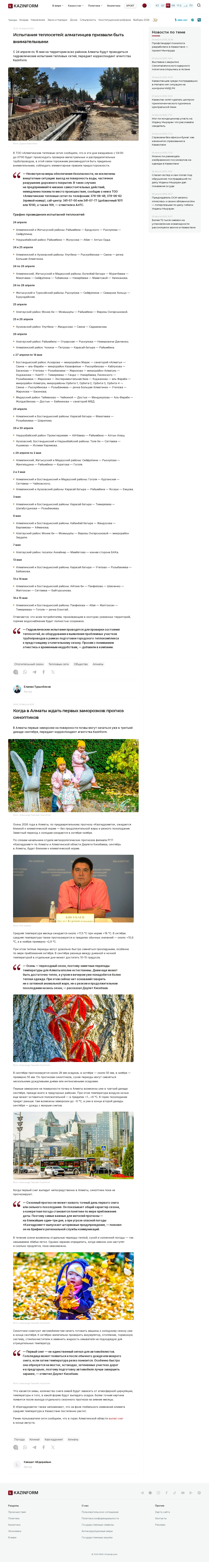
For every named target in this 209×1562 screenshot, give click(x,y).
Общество (81, 664)
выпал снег (116, 1486)
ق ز (185, 5)
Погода (19, 1507)
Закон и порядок (58, 19)
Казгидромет (54, 1507)
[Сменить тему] (146, 5)
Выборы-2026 (141, 19)
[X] (53, 672)
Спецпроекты (88, 19)
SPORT (130, 5)
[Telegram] (34, 672)
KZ (157, 5)
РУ (168, 5)
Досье (73, 19)
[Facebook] (43, 672)
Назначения (38, 19)
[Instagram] (15, 672)
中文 (179, 5)
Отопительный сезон (29, 664)
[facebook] (166, 1560)
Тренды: (13, 20)
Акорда (23, 19)
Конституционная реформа (114, 19)
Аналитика (113, 5)
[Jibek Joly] (182, 20)
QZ (163, 5)
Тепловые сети (59, 664)
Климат (35, 1507)
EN (173, 5)
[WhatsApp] (25, 672)
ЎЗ (191, 5)
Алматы (98, 664)
